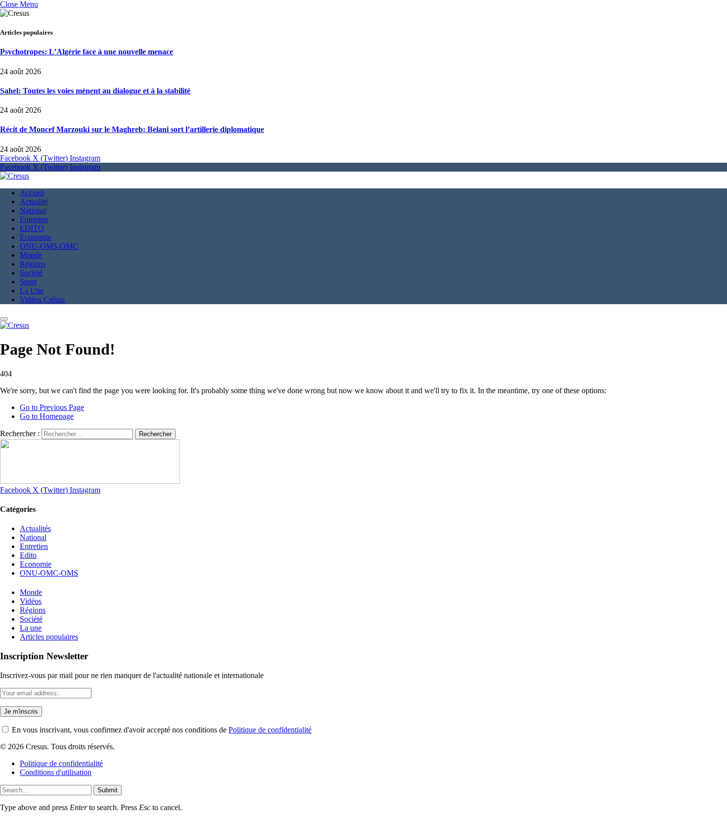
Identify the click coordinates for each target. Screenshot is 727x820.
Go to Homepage (47, 416)
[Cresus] (14, 176)
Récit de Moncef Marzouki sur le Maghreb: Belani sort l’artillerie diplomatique (132, 129)
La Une (32, 290)
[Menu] (4, 319)
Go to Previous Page (52, 407)
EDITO (32, 228)
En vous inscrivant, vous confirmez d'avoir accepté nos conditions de (161, 730)
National (33, 210)
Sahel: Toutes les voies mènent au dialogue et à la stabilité (95, 91)
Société (31, 273)
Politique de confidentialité (270, 730)
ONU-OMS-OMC (49, 246)
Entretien (34, 219)
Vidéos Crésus (42, 299)
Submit (107, 790)
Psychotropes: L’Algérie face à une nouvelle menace (86, 51)
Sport (28, 281)
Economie (35, 237)
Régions (32, 264)
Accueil (32, 192)
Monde (31, 255)
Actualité (34, 201)
